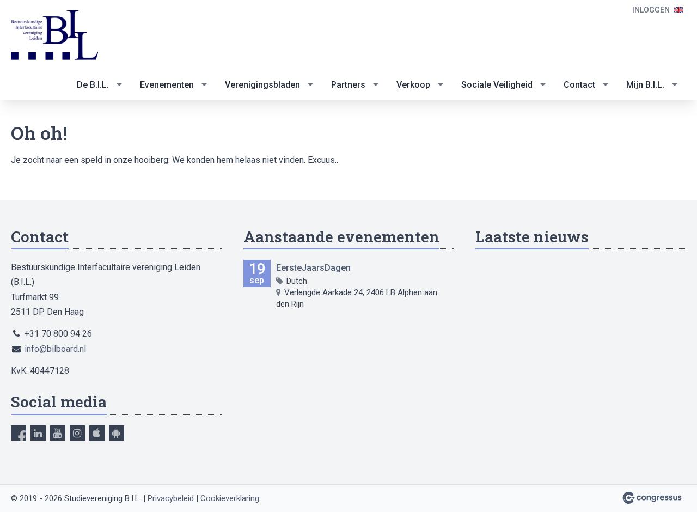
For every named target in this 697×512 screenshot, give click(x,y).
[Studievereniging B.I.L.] (54, 35)
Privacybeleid (171, 498)
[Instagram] (77, 433)
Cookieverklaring (229, 498)
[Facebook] (18, 433)
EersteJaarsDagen (313, 268)
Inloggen (651, 9)
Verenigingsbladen (262, 85)
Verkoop (413, 85)
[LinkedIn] (38, 433)
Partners (348, 85)
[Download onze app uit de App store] (97, 433)
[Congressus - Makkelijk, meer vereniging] (652, 498)
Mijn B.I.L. (645, 85)
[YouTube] (57, 433)
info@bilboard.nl (55, 349)
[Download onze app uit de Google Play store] (116, 433)
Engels (678, 10)
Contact (579, 85)
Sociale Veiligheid (497, 85)
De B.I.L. (93, 85)
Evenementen (167, 85)
